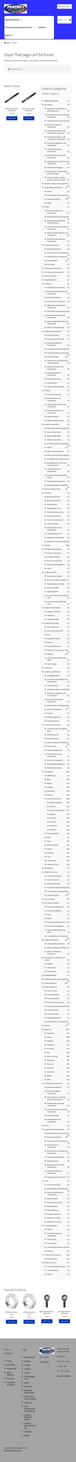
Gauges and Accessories (52, 608)
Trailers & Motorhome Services (28, 1417)
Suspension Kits (52, 1161)
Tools (49, 857)
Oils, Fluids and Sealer (52, 903)
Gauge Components (54, 612)
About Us (8, 35)
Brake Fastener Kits (53, 501)
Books (49, 191)
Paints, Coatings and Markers (57, 948)
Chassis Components (52, 245)
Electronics (51, 791)
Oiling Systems (52, 383)
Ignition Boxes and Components (58, 705)
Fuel (48, 837)
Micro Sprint (49, 868)
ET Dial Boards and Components (58, 444)
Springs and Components (55, 1157)
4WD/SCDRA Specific (51, 101)
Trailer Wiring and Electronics (57, 1247)
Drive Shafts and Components (57, 311)
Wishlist (27, 1435)
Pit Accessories (52, 1259)
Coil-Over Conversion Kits (53, 268)
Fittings (47, 545)
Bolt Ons (53, 806)
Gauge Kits (51, 615)
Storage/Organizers (54, 1214)
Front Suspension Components (57, 1141)
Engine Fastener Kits (54, 516)
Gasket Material (52, 592)
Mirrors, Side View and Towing (57, 455)
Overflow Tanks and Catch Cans (57, 650)
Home (8, 43)
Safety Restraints (53, 1014)
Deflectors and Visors (54, 440)
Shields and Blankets (54, 1018)
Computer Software (53, 199)
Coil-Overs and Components (54, 272)
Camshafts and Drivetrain (55, 339)
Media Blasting (52, 1206)
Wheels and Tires (53, 864)
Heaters (50, 642)
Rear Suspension (52, 845)
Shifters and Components (55, 327)
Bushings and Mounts (54, 249)
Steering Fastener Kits (54, 534)
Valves (49, 568)
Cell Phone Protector (54, 876)
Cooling (50, 787)
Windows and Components (56, 481)
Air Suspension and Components (58, 1133)
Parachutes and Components (57, 1006)
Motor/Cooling (52, 1056)
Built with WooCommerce (13, 1451)
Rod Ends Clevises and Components (57, 979)
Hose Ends (48, 668)
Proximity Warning (53, 884)
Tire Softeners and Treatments (57, 936)
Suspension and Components (54, 1129)
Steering (50, 853)
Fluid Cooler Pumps (53, 639)
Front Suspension (53, 833)
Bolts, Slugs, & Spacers (57, 810)
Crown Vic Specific (51, 276)
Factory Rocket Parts (54, 799)
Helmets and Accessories (55, 1002)
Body (49, 779)
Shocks (49, 849)
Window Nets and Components (57, 1022)
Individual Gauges (53, 619)
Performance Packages (55, 168)
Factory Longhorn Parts (53, 489)
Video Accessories (53, 895)
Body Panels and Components (57, 428)
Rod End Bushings (51, 975)
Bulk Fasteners (52, 504)
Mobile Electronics (51, 872)
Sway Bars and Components (56, 1177)
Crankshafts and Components (57, 349)
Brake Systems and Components (58, 217)
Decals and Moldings (54, 436)
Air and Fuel (48, 105)
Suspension (51, 1072)
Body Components (56, 803)
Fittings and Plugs (53, 557)
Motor (49, 841)
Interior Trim (51, 746)
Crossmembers (52, 261)
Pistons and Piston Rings (55, 387)
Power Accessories (53, 880)
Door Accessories (53, 739)
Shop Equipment (52, 1210)
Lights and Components (55, 451)
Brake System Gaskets (54, 576)
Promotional (51, 971)
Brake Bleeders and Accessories (57, 1189)
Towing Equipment (51, 1226)
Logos (26, 1383)
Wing (49, 1079)
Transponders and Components (58, 891)
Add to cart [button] (12, 118)
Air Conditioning (52, 627)
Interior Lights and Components (58, 742)
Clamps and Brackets (54, 553)
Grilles (49, 447)
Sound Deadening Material (56, 764)
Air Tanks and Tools (53, 1185)
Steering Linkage (53, 1116)
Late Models (49, 772)
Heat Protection (52, 417)
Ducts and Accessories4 (55, 631)
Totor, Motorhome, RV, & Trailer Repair (29, 1408)
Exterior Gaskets (52, 588)
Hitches (49, 1229)
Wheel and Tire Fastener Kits (57, 541)
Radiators (50, 654)
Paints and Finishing (51, 940)
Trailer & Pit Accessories (53, 1255)
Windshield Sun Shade (54, 768)
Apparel (50, 964)
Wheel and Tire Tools (54, 1222)
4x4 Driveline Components (56, 287)
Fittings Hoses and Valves (53, 549)
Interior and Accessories (53, 725)
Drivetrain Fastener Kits (55, 512)
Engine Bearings (52, 357)
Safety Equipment (51, 983)
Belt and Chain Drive (54, 297)
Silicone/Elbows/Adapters (56, 564)
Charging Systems (53, 675)
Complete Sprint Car (54, 508)
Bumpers (53, 814)
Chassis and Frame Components (58, 253)
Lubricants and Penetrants (56, 922)
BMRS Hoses (51, 776)
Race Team (28, 1386)
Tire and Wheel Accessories (56, 1266)
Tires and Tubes (52, 1270)
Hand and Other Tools (54, 1202)
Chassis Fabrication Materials (57, 257)
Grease (49, 918)
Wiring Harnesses (53, 721)
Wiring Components (54, 717)
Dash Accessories (53, 735)
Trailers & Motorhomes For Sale (30, 1425)
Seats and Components (55, 760)
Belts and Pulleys (53, 335)
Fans (48, 635)
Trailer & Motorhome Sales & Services (18, 27)
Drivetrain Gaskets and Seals (56, 580)
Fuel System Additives (54, 911)
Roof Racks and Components (57, 459)
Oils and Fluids (49, 899)
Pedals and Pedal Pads (54, 750)
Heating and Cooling (52, 623)
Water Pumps (51, 664)
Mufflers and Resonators (55, 420)
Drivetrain (48, 284)
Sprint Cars (48, 1029)
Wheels (49, 1076)
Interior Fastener (53, 524)
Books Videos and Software (54, 187)
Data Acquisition (52, 685)
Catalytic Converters (54, 394)
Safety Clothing (52, 1010)
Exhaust (47, 391)
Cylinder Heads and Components (58, 353)
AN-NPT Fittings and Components (56, 184)
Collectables (51, 968)
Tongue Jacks (51, 1239)
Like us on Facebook (63, 1376)
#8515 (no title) (29, 1357)
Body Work (50, 1033)
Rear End (53, 822)
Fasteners (48, 493)
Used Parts (42, 27)
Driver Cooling (52, 991)
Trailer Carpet (52, 1243)
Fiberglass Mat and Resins (56, 944)
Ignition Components (54, 709)
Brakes (47, 207)
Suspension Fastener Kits (55, 538)
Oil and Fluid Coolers (54, 646)
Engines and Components (53, 331)
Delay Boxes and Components (57, 689)
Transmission (51, 860)
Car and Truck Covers (54, 432)
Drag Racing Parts (51, 280)
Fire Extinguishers (53, 995)
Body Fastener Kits (53, 497)
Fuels (49, 914)
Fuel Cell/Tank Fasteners (55, 520)
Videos (49, 203)
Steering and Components (53, 1083)
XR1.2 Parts (53, 826)
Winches (50, 1251)
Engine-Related (52, 1199)
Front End (53, 818)
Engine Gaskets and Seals (55, 584)
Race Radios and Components (57, 888)
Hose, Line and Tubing (54, 561)
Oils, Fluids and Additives (55, 926)
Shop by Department (12, 20)
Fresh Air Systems (53, 998)
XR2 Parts (53, 830)
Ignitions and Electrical (52, 672)
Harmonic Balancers (54, 379)
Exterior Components (52, 424)
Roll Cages (50, 264)
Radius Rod (51, 1060)
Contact (27, 1373)
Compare (27, 1365)
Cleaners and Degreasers (55, 907)
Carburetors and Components (57, 121)
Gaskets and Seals (51, 572)
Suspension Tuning (53, 1218)
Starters (50, 713)
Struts (47, 1125)
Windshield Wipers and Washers (57, 485)
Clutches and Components (56, 301)
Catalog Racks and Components (58, 195)
